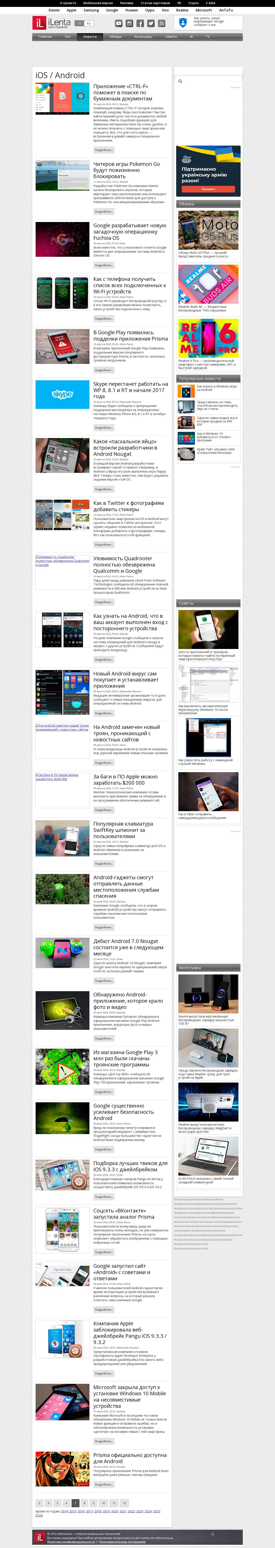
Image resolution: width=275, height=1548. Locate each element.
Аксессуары (143, 36)
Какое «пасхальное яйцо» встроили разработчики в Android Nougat (125, 447)
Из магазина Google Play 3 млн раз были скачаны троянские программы (125, 1058)
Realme (182, 10)
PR (179, 3)
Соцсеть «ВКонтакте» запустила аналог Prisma (123, 1213)
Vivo (165, 10)
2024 (148, 1511)
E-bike (210, 3)
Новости (90, 36)
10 (103, 1503)
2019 (106, 1511)
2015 (72, 1511)
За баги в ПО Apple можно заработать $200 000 (125, 779)
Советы (171, 36)
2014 (64, 1511)
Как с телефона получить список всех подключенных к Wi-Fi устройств (129, 285)
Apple (71, 10)
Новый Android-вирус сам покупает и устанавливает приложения (126, 679)
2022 (131, 1511)
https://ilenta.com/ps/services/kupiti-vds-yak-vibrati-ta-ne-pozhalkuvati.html (198, 1199)
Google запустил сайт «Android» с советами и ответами (121, 1272)
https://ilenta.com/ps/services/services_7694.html (225, 1208)
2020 (114, 1511)
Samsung (91, 10)
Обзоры (116, 36)
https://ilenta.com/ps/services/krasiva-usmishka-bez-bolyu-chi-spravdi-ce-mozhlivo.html (203, 1239)
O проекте (68, 3)
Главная (45, 36)
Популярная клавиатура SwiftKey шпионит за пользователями (123, 830)
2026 (38, 1515)
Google (112, 10)
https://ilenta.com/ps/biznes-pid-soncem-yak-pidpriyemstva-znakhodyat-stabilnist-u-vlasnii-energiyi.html (208, 1235)
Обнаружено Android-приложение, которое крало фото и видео (128, 1000)
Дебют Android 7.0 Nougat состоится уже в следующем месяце (128, 947)
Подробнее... (104, 150)
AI (191, 36)
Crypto (193, 3)
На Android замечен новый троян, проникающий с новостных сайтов (126, 733)
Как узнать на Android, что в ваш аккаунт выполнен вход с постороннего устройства (130, 622)
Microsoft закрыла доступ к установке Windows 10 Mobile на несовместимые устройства (129, 1396)
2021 (122, 1511)
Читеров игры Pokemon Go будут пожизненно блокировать (126, 170)
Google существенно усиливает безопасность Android (123, 1112)
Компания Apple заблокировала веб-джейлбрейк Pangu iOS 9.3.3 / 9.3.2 (130, 1332)
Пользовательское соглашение (122, 1542)
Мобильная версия (98, 3)
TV (208, 36)
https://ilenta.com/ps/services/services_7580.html (191, 1208)
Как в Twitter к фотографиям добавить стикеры (128, 506)
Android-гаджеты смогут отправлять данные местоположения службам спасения (126, 886)
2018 (97, 1511)
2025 (156, 1511)
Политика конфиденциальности (71, 1542)
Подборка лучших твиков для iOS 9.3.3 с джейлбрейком (130, 1166)
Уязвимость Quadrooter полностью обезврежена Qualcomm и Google (124, 564)
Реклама (126, 3)
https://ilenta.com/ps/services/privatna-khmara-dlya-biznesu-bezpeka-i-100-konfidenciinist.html (205, 1204)
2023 (139, 1511)
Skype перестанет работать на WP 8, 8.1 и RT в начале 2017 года (130, 390)
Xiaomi (54, 10)
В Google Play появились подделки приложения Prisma (130, 335)
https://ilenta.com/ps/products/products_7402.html (208, 1230)
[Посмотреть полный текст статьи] (62, 98)
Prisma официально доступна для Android (130, 1458)
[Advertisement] (136, 54)
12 (124, 1503)
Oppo (149, 10)
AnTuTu (226, 10)
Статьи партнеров (155, 3)
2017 (89, 1511)
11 (113, 1503)
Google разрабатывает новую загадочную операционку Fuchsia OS (129, 231)
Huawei (131, 10)
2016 (81, 1511)
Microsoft (204, 10)
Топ (67, 36)
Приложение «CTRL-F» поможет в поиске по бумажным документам (122, 92)
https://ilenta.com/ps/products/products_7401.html (191, 1248)
